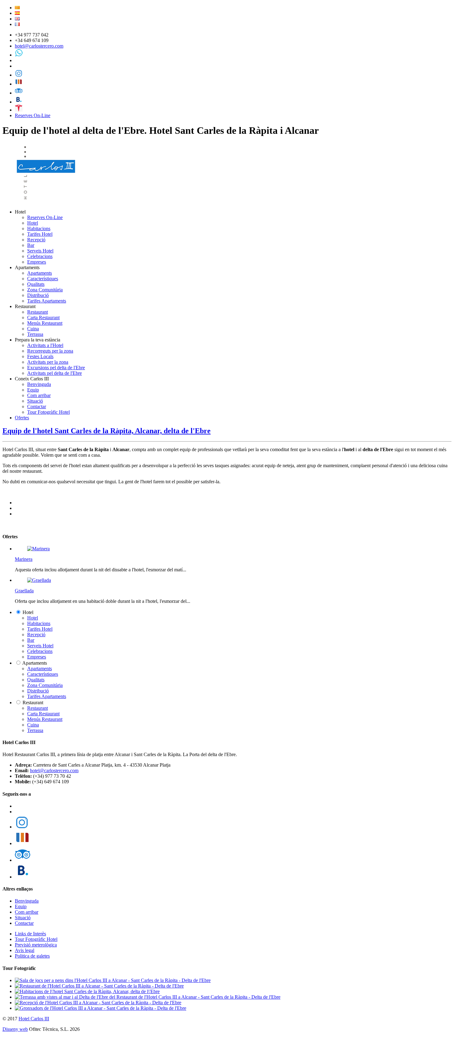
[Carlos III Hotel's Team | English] (17, 18)
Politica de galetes (32, 956)
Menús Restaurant (44, 323)
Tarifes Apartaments (46, 300)
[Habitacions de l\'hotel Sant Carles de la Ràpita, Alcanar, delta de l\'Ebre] (87, 991)
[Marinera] (38, 548)
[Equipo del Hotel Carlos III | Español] (17, 13)
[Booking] (19, 101)
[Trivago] (19, 84)
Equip (33, 389)
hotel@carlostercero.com (39, 46)
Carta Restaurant (43, 317)
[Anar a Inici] (47, 201)
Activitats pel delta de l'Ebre (54, 373)
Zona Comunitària (45, 289)
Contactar (36, 406)
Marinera (23, 559)
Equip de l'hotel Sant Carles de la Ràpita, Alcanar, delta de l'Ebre (106, 431)
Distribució (38, 295)
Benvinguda (39, 384)
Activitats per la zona (47, 362)
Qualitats (35, 284)
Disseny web (15, 1029)
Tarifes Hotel (40, 234)
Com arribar (39, 395)
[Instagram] (19, 75)
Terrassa (35, 334)
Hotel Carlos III (34, 1018)
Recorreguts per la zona (50, 350)
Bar (30, 245)
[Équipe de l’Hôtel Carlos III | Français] (17, 24)
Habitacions (38, 228)
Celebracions (40, 256)
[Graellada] (39, 580)
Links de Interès (30, 933)
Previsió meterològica (36, 944)
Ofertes (22, 417)
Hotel (32, 223)
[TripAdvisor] (19, 92)
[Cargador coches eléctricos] (19, 109)
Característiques (42, 278)
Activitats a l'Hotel (45, 345)
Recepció (36, 239)
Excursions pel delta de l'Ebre (56, 367)
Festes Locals (40, 356)
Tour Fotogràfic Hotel (48, 412)
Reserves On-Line (32, 115)
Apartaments (39, 273)
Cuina (33, 328)
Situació (35, 401)
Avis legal (24, 950)
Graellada (24, 590)
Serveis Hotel (40, 250)
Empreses (36, 262)
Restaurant (37, 312)
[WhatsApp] (19, 54)
